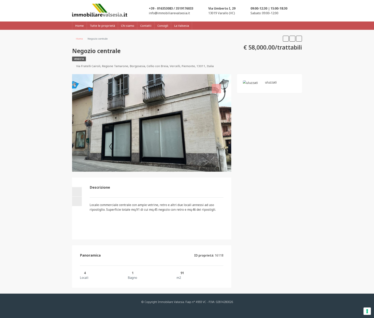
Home (79, 26)
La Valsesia (181, 26)
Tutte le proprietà (102, 26)
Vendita (79, 59)
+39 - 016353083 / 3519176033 (171, 8)
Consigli (162, 26)
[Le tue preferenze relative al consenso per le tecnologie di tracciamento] (367, 311)
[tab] (216, 88)
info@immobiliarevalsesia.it (169, 13)
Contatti (145, 26)
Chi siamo (127, 26)
